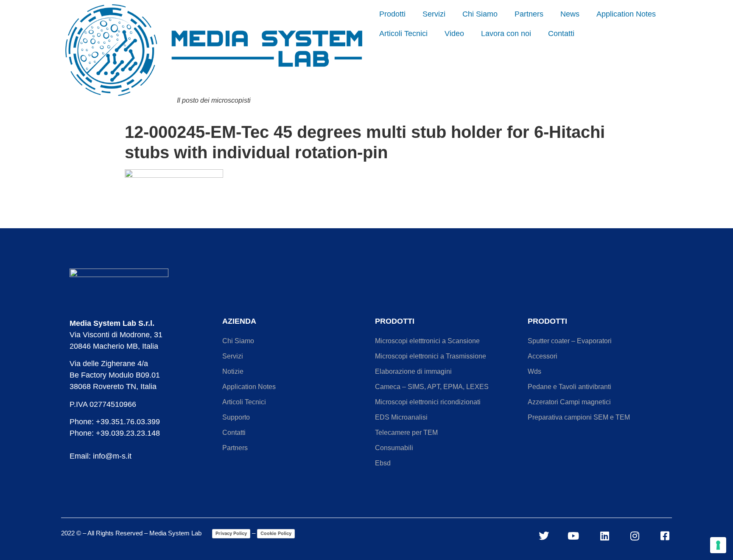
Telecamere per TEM (406, 432)
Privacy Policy (231, 533)
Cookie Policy (275, 533)
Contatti (561, 33)
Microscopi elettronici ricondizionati (428, 402)
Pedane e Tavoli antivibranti (569, 386)
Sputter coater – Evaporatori (570, 340)
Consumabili (394, 447)
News (569, 14)
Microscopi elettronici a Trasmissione (430, 356)
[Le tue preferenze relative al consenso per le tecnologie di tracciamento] (718, 545)
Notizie (232, 371)
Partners (529, 14)
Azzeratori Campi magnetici (569, 402)
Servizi (433, 14)
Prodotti (392, 14)
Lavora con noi (506, 33)
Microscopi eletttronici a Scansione (427, 340)
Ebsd (383, 463)
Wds (534, 371)
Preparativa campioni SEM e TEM (579, 417)
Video (454, 33)
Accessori (542, 356)
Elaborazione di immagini (413, 371)
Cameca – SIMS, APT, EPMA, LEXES (432, 386)
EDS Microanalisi (401, 417)
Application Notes (626, 14)
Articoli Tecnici (403, 33)
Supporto (236, 417)
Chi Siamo (480, 14)
